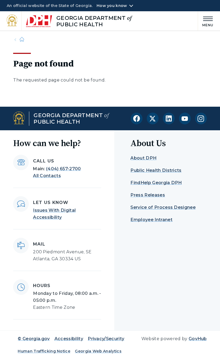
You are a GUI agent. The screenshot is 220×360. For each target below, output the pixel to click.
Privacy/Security (106, 338)
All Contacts (47, 175)
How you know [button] (112, 5)
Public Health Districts (155, 170)
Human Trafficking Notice (44, 351)
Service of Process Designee (163, 207)
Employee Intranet (151, 219)
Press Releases (147, 195)
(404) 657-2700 (63, 168)
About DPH (143, 158)
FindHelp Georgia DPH (156, 182)
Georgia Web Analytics (98, 351)
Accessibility (68, 338)
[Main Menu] (206, 20)
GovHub (198, 338)
